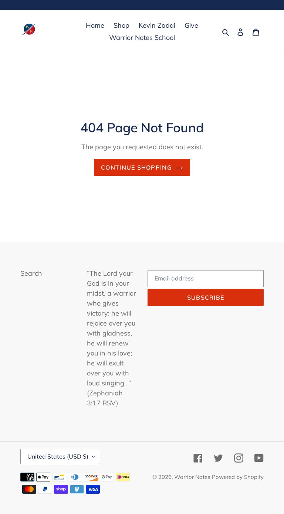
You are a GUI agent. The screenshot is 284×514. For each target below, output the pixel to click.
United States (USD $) (57, 456)
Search (31, 273)
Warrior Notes (192, 476)
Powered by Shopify (238, 476)
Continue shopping (136, 167)
